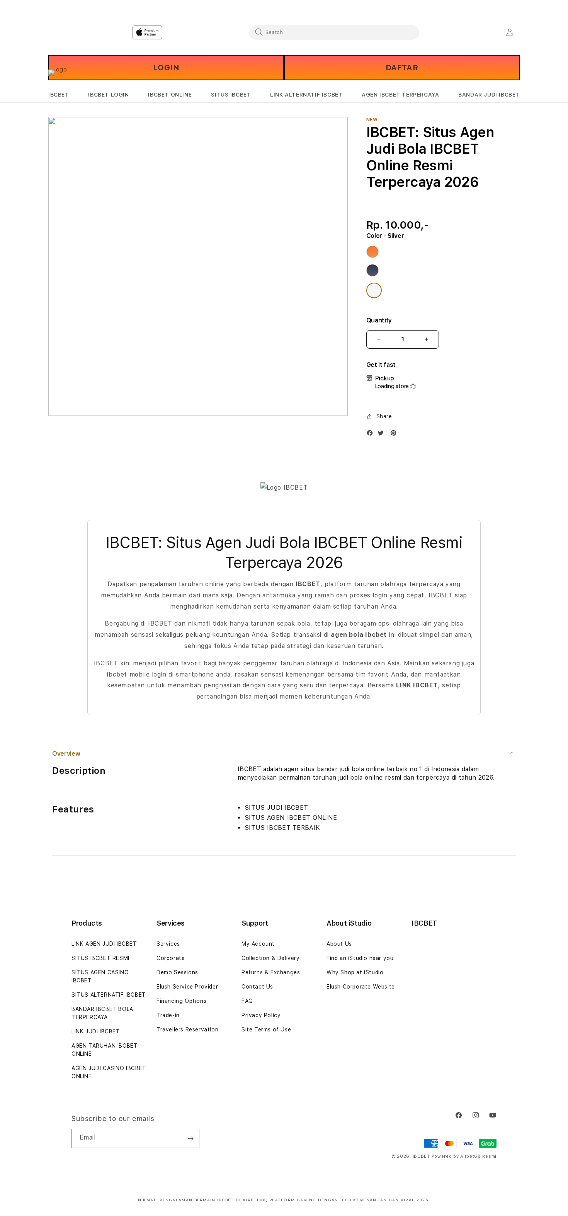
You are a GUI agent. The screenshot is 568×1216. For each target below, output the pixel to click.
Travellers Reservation (187, 1029)
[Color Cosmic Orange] (372, 252)
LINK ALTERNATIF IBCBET (306, 95)
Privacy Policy (261, 1015)
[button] (58, 95)
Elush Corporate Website (361, 987)
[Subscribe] (190, 1138)
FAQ (247, 1001)
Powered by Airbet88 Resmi (464, 1156)
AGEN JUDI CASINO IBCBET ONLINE (108, 1072)
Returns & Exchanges (270, 972)
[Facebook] (371, 434)
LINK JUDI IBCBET (95, 1031)
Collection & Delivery (270, 958)
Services (168, 944)
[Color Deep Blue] (372, 270)
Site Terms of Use (266, 1029)
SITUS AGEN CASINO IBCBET (100, 976)
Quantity (379, 320)
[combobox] (334, 32)
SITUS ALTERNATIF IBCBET (108, 995)
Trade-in (168, 1015)
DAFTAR (402, 67)
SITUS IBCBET (231, 95)
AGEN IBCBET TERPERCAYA (400, 95)
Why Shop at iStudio (355, 972)
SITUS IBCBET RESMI (100, 958)
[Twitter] (382, 434)
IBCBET (58, 95)
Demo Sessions (177, 972)
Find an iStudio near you (360, 958)
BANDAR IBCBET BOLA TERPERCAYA (102, 1013)
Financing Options (181, 1001)
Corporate (170, 958)
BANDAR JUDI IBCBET (489, 95)
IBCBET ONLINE (170, 95)
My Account (258, 944)
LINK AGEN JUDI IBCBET (104, 944)
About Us (339, 944)
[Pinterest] (395, 434)
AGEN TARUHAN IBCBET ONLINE (104, 1050)
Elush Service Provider (187, 987)
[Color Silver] (374, 290)
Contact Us (257, 987)
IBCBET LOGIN (108, 95)
